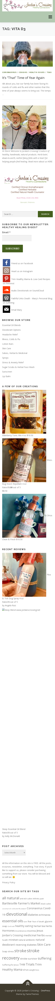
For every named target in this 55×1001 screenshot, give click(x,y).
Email (6, 232)
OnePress (45, 990)
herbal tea (39, 926)
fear (30, 921)
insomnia (31, 930)
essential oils (12, 920)
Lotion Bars (7, 343)
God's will (11, 926)
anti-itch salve (26, 898)
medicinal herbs (34, 935)
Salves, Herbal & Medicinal (14, 353)
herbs (49, 926)
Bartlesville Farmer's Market (21, 903)
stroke (20, 950)
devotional (16, 914)
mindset (13, 939)
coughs (23, 72)
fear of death (38, 921)
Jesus (40, 930)
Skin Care (6, 348)
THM (22, 964)
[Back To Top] (27, 984)
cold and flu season (19, 909)
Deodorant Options (11, 329)
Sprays (5, 357)
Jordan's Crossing (12, 935)
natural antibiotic (26, 939)
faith (25, 922)
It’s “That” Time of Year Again (23, 77)
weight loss (34, 970)
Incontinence (21, 931)
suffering (44, 958)
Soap (4, 951)
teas (49, 72)
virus (26, 969)
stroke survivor (28, 958)
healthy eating (24, 926)
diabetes (33, 914)
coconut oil (6, 909)
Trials (30, 964)
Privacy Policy (8, 882)
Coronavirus (9, 72)
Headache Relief (10, 334)
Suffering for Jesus (10, 964)
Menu (50, 16)
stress (11, 951)
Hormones (8, 930)
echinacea (44, 914)
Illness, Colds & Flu (11, 339)
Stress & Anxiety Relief (13, 362)
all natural (10, 898)
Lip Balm (6, 376)
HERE (50, 161)
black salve (46, 903)
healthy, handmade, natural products (19, 154)
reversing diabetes (26, 944)
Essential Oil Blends (11, 325)
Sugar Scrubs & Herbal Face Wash (18, 367)
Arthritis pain (38, 898)
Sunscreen (7, 371)
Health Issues (37, 72)
